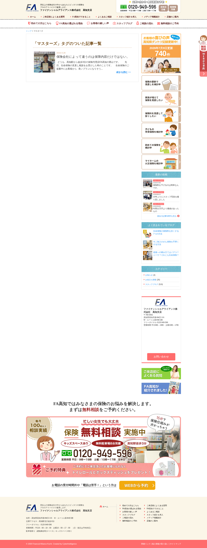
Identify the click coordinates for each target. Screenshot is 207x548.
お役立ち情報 (150, 280)
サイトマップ (175, 544)
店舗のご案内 (173, 17)
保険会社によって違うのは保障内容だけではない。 (93, 56)
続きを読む (122, 72)
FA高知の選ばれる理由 (71, 23)
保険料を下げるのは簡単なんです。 (166, 186)
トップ (29, 31)
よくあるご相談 (105, 17)
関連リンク (145, 544)
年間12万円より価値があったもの (166, 209)
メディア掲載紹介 (152, 17)
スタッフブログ (124, 23)
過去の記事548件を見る (167, 216)
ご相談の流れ (146, 23)
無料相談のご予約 (170, 23)
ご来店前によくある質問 (53, 17)
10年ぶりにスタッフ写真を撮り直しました (166, 198)
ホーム (33, 17)
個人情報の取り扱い (160, 544)
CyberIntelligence (70, 544)
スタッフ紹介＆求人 (128, 17)
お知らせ (149, 275)
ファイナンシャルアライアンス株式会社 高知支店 (66, 10)
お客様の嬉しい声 (100, 23)
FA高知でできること (81, 17)
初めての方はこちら (41, 23)
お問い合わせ (161, 356)
